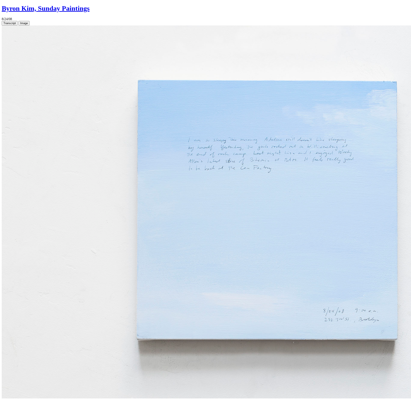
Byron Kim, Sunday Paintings (45, 8)
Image (24, 23)
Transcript (9, 23)
